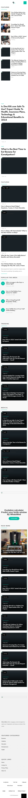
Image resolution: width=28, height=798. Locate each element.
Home (2, 762)
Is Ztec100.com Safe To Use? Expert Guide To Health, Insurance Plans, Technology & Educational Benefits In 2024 (13, 113)
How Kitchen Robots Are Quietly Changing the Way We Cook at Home (18, 13)
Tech (12, 17)
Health (2, 103)
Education (13, 54)
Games (12, 66)
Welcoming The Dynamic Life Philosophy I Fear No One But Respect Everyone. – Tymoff (14, 358)
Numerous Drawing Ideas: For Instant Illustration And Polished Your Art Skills (18, 73)
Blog (12, 77)
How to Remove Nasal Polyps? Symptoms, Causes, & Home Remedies (13, 207)
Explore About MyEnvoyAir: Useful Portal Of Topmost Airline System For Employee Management (13, 682)
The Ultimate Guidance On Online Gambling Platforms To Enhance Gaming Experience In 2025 (18, 62)
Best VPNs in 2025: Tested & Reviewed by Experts (18, 37)
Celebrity (13, 29)
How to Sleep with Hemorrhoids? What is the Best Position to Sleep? (14, 231)
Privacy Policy (4, 768)
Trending (13, 39)
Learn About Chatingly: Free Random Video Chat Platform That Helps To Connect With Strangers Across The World (13, 395)
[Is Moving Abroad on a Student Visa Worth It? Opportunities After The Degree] (5, 52)
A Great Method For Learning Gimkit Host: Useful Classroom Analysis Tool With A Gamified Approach (13, 377)
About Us (3, 770)
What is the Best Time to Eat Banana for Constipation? (13, 152)
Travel (4, 672)
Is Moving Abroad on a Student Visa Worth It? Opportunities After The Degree (18, 50)
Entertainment (4, 746)
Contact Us (4, 765)
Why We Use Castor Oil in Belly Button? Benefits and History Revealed (13, 256)
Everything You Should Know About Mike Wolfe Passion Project (18, 25)
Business (3, 738)
